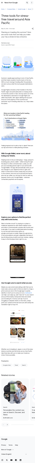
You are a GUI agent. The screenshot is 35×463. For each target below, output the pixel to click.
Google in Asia (7, 365)
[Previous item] (3, 425)
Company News (11, 9)
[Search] (27, 3)
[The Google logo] (4, 439)
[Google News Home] (11, 3)
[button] (33, 29)
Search (24, 365)
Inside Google (21, 9)
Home (2, 9)
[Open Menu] (2, 3)
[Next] (32, 9)
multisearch (28, 293)
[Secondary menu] (32, 3)
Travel (16, 365)
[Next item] (7, 425)
